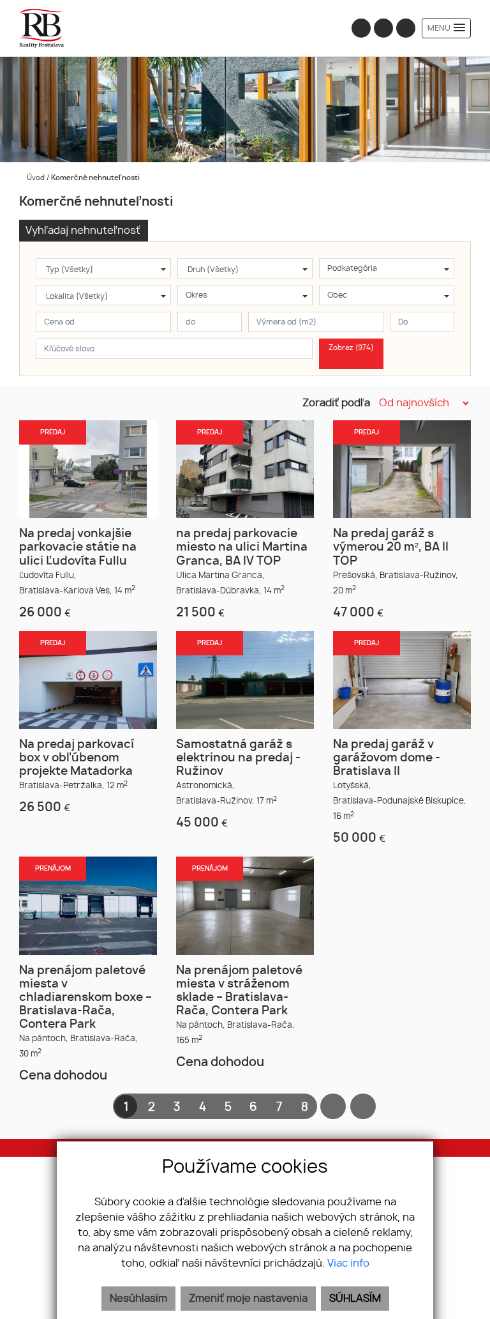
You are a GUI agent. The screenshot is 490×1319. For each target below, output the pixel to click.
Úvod (35, 177)
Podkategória (352, 268)
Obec (337, 295)
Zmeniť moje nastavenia (248, 1298)
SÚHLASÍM (355, 1298)
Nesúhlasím (138, 1298)
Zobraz (351, 347)
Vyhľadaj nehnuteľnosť (83, 230)
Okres (196, 295)
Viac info (348, 1263)
